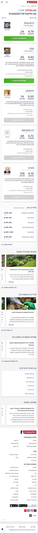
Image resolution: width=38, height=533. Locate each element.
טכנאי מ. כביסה (31, 500)
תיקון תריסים (14, 500)
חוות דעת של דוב (28, 149)
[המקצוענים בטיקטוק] (35, 510)
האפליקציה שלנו (31, 446)
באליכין (29, 10)
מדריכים (33, 460)
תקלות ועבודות (13, 454)
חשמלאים (33, 494)
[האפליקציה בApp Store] (14, 505)
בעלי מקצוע (33, 6)
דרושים (16, 440)
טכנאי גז (33, 497)
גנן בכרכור (30, 386)
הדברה (34, 479)
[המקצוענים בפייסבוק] (29, 510)
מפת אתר (32, 527)
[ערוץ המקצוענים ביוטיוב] (25, 510)
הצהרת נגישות (10, 527)
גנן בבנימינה (30, 378)
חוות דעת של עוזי (28, 186)
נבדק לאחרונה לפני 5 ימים (27, 132)
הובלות (34, 482)
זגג (35, 485)
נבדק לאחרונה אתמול (29, 53)
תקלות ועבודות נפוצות (26, 251)
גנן (28, 6)
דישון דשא (31, 222)
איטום (34, 467)
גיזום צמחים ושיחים (28, 227)
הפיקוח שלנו (32, 443)
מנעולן (16, 479)
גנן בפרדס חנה (29, 393)
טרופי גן (31, 167)
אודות (34, 440)
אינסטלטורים (32, 470)
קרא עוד (11, 282)
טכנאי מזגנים (14, 467)
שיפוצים (16, 494)
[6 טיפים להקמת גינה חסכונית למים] (21, 304)
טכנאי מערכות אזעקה (11, 473)
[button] (4, 18)
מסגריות (15, 482)
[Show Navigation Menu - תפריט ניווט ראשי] (2, 2)
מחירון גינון (31, 207)
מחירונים (33, 454)
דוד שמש (33, 476)
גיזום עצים (31, 232)
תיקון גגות (15, 497)
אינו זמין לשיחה (19, 120)
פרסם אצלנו (14, 443)
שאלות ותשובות (31, 457)
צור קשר (15, 446)
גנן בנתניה (31, 389)
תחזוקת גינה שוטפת (28, 213)
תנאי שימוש (22, 527)
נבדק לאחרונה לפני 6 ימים (27, 170)
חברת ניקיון (32, 491)
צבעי (16, 491)
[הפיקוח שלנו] (2, 529)
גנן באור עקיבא (29, 374)
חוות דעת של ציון (28, 109)
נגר (17, 485)
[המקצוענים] (32, 2)
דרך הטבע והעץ (28, 130)
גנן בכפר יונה (30, 382)
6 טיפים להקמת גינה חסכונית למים (23, 312)
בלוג (17, 457)
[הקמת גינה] (21, 262)
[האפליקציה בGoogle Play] (23, 505)
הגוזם (32, 48)
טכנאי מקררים (14, 476)
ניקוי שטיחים (14, 488)
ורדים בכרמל (29, 23)
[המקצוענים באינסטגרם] (32, 510)
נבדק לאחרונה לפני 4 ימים (27, 28)
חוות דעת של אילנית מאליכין (25, 70)
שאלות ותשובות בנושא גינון (24, 337)
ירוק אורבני (30, 90)
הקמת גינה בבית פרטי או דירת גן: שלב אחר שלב (22, 270)
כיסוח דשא (30, 218)
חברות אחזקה (32, 488)
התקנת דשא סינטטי (28, 237)
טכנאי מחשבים (13, 470)
